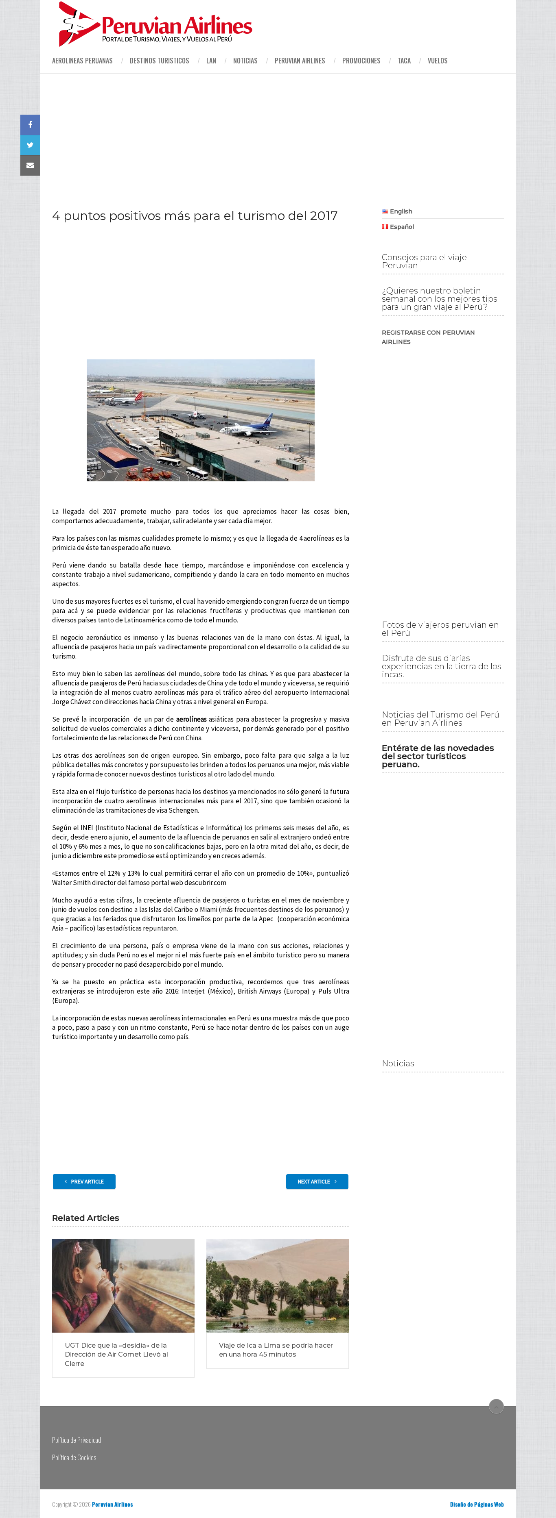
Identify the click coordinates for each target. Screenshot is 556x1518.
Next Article (314, 1181)
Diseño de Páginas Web (477, 1504)
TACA (404, 60)
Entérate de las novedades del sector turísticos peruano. (438, 756)
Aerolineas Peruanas (82, 60)
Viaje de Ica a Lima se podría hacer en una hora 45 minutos (276, 1350)
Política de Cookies (74, 1457)
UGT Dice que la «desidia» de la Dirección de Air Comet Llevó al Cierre (116, 1355)
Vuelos (438, 60)
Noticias (245, 60)
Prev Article (87, 1181)
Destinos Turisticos (159, 60)
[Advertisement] (278, 134)
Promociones (361, 60)
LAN (211, 60)
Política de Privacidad (76, 1440)
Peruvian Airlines (300, 60)
